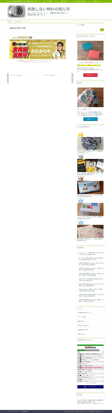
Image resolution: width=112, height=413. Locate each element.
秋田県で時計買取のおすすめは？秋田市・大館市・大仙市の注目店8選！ (91, 300)
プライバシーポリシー (13, 411)
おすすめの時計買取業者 (15, 1)
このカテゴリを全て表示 (90, 383)
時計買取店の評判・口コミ (31, 1)
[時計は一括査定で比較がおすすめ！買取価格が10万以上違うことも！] (39, 11)
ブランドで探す (48, 1)
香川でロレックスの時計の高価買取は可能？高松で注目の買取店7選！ (91, 279)
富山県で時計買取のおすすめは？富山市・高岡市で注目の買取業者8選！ (91, 284)
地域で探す (64, 1)
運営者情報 (24, 411)
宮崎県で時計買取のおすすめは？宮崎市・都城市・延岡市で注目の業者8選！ (91, 274)
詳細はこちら (90, 75)
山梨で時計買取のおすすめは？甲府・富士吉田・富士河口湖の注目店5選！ (91, 264)
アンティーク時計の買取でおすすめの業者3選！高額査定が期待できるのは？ (91, 258)
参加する (101, 384)
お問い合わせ (97, 1)
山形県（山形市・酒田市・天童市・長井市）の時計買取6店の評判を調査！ (91, 290)
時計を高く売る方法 (80, 1)
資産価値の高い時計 (83, 329)
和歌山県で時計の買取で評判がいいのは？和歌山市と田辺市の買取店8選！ (91, 295)
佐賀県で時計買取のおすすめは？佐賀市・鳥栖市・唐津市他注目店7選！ (91, 269)
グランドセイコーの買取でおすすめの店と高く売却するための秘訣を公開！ (91, 253)
